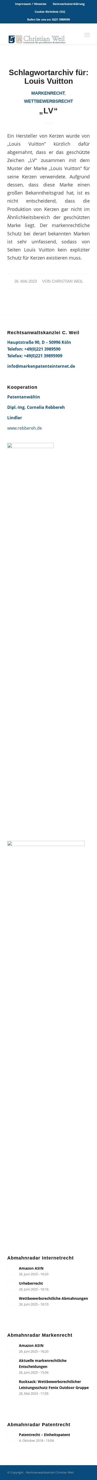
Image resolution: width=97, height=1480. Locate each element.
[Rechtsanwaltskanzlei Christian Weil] (40, 34)
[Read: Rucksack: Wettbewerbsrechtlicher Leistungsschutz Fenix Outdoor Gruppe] (12, 1383)
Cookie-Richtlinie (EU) (50, 12)
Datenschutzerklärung (69, 4)
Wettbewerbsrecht (48, 101)
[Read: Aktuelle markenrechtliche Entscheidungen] (12, 1362)
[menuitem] (30, 4)
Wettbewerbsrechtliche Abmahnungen (53, 1298)
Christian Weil (67, 281)
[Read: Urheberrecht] (12, 1285)
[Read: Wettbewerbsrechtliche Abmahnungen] (12, 1300)
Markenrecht (47, 93)
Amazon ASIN (31, 1268)
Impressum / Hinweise (31, 4)
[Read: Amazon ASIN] (12, 1270)
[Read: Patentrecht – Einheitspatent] (12, 1437)
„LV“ (48, 110)
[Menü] (87, 34)
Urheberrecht (31, 1283)
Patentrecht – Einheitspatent (44, 1434)
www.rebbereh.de (24, 428)
